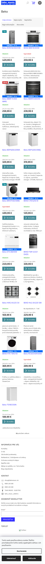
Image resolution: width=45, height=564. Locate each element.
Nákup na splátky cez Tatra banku (12, 466)
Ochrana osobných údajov (10, 460)
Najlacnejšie (18, 20)
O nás (3, 452)
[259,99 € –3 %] (11, 241)
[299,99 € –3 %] (33, 343)
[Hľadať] (27, 3)
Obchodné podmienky (8, 454)
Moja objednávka (7, 469)
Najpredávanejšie (8, 25)
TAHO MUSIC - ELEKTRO (13, 490)
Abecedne (20, 25)
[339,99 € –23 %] (33, 37)
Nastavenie (21, 551)
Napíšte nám (5, 463)
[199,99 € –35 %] (33, 190)
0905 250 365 (9, 484)
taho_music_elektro (11, 494)
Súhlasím (32, 558)
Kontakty (4, 449)
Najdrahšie (28, 20)
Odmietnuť (11, 558)
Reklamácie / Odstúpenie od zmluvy (13, 457)
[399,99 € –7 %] (11, 343)
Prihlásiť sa (8, 519)
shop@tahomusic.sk (12, 480)
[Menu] (40, 3)
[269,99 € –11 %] (33, 88)
